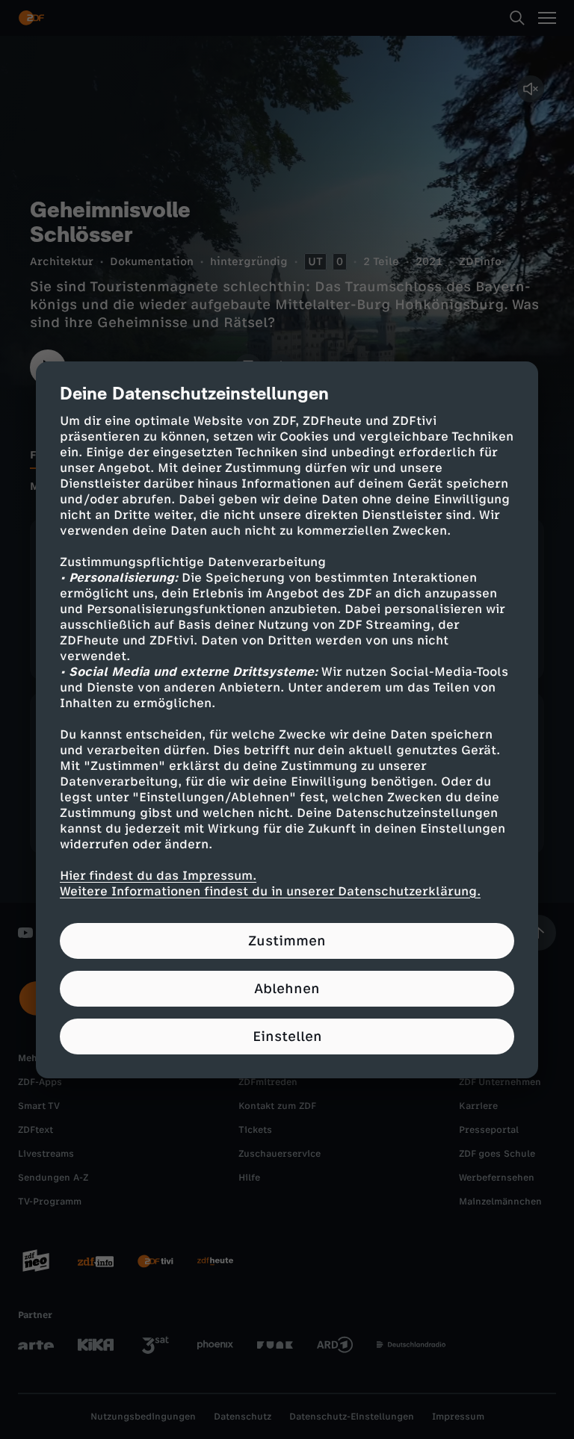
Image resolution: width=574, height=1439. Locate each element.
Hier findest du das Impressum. (158, 875)
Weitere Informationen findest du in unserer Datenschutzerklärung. (270, 891)
